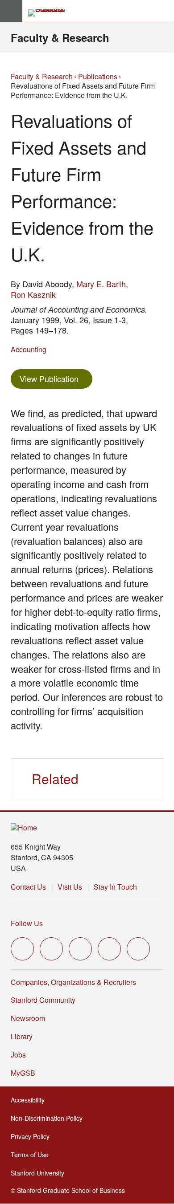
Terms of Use (32, 1154)
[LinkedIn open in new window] (138, 948)
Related (55, 778)
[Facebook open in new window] (51, 948)
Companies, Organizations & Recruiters (73, 982)
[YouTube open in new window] (109, 948)
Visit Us (70, 887)
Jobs (18, 1054)
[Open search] (163, 11)
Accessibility (30, 1099)
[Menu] (11, 11)
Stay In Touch (115, 887)
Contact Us (28, 887)
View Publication (56, 378)
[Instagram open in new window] (80, 948)
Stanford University (40, 1172)
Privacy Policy (33, 1136)
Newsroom (28, 1018)
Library (22, 1036)
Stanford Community (43, 1000)
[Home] (24, 828)
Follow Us (27, 923)
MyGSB (26, 1073)
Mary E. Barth (101, 283)
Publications (97, 76)
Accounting (28, 349)
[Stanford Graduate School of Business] (50, 12)
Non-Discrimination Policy (49, 1118)
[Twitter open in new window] (22, 948)
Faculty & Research (60, 37)
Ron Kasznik (33, 294)
